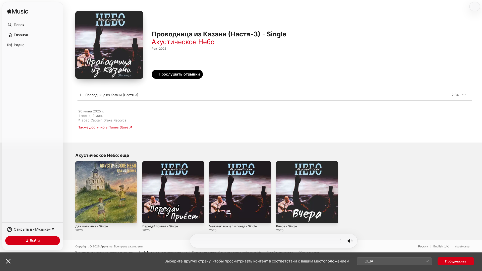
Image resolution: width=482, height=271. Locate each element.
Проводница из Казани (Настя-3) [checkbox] (111, 95)
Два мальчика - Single (93, 163)
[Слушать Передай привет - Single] (148, 217)
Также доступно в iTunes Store (103, 127)
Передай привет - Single (162, 163)
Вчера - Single (287, 163)
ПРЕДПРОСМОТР (448, 94)
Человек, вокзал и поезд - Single (235, 163)
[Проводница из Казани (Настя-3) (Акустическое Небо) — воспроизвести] (80, 95)
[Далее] (342, 240)
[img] (17, 11)
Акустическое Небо (183, 42)
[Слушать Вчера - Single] (282, 217)
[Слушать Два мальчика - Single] (81, 217)
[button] (33, 25)
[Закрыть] (8, 261)
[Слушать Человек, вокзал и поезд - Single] (215, 217)
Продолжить (455, 261)
